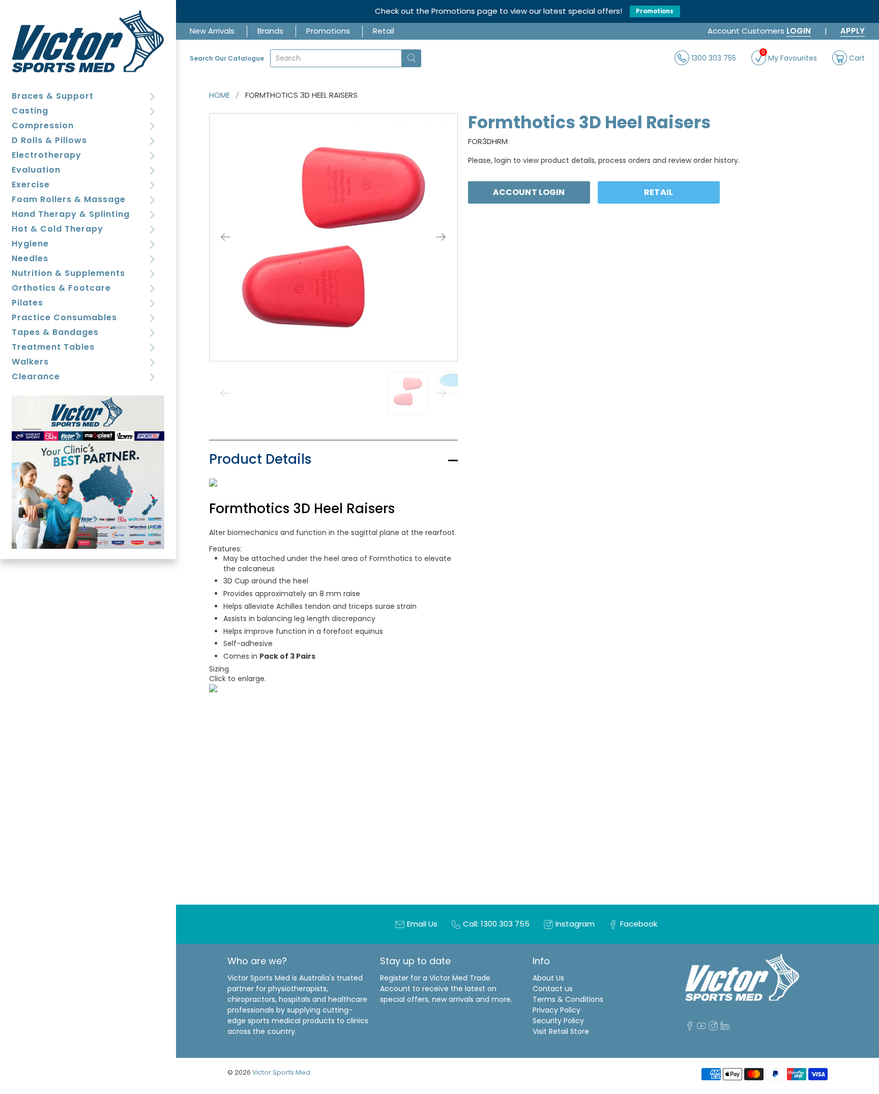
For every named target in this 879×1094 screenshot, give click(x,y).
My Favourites (789, 56)
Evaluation (36, 170)
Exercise (31, 184)
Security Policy (558, 1021)
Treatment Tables (53, 347)
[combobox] (336, 58)
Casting (30, 111)
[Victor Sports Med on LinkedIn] (724, 1028)
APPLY (852, 30)
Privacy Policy (556, 1010)
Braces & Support (53, 96)
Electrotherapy (46, 155)
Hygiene (30, 243)
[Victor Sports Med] (88, 41)
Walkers (30, 362)
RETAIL (658, 192)
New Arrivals (212, 30)
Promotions (654, 11)
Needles (30, 258)
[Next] (441, 237)
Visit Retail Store (561, 1031)
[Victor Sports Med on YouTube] (701, 1028)
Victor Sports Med (281, 1072)
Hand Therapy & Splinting (71, 214)
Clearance (36, 376)
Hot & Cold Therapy (57, 229)
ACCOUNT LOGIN (529, 192)
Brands (270, 30)
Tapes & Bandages (55, 332)
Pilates (27, 302)
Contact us (553, 989)
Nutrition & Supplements (68, 273)
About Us (548, 978)
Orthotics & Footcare (61, 288)
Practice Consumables (64, 317)
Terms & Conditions (568, 999)
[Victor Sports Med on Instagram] (713, 1028)
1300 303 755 (712, 57)
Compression (43, 125)
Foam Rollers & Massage (69, 199)
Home (219, 95)
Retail (383, 30)
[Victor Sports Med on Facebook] (689, 1028)
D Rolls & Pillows (49, 140)
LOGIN (798, 30)
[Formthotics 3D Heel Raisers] (333, 237)
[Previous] (226, 237)
